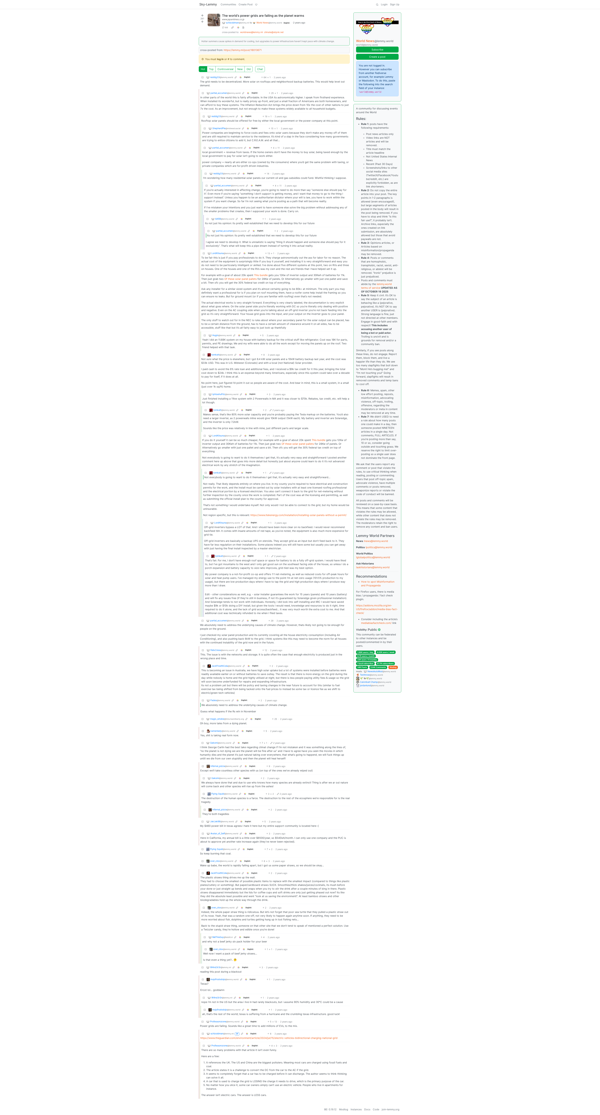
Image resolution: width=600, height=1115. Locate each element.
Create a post (377, 56)
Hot (203, 69)
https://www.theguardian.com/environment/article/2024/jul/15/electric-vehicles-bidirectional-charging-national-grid (269, 1037)
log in (220, 59)
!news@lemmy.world (376, 541)
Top (211, 69)
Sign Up (394, 4)
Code (376, 1109)
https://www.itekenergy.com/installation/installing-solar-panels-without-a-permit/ (298, 515)
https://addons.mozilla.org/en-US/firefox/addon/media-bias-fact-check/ (377, 609)
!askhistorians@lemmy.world (373, 567)
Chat (260, 69)
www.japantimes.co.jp (233, 19)
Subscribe (377, 49)
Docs (367, 1109)
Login (384, 4)
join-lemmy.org (390, 1109)
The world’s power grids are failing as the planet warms (263, 16)
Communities (228, 4)
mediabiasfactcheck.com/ (376, 622)
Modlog (393, 667)
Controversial (225, 69)
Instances (356, 1109)
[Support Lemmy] (256, 4)
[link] (232, 27)
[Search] (377, 4)
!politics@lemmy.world (379, 547)
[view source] (243, 27)
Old (249, 69)
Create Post (246, 4)
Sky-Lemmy (208, 4)
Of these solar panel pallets (240, 278)
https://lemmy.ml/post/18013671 (243, 50)
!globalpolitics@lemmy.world (373, 557)
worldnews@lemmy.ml (251, 32)
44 (226, 27)
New (240, 69)
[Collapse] (202, 77)
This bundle (261, 275)
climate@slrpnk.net (274, 32)
